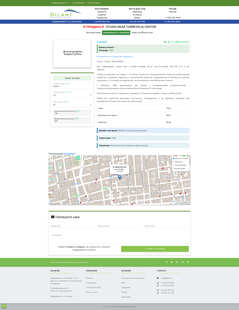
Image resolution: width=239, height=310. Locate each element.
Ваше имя (55, 226)
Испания (101, 56)
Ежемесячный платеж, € (66, 111)
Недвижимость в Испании (61, 296)
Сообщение (56, 235)
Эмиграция (126, 297)
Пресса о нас (91, 292)
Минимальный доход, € (66, 118)
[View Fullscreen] (51, 165)
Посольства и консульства (132, 278)
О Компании (91, 283)
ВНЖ (123, 283)
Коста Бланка (113, 56)
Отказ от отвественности (61, 291)
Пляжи (124, 292)
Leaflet (176, 204)
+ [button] (51, 158)
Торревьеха (126, 56)
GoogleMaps (69, 153)
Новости (89, 278)
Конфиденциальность (59, 288)
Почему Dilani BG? (93, 287)
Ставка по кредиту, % (62, 92)
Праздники (125, 287)
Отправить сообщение (155, 249)
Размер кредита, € (61, 84)
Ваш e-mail (149, 226)
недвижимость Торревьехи (116, 33)
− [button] (51, 161)
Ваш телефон (104, 226)
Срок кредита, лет (61, 102)
